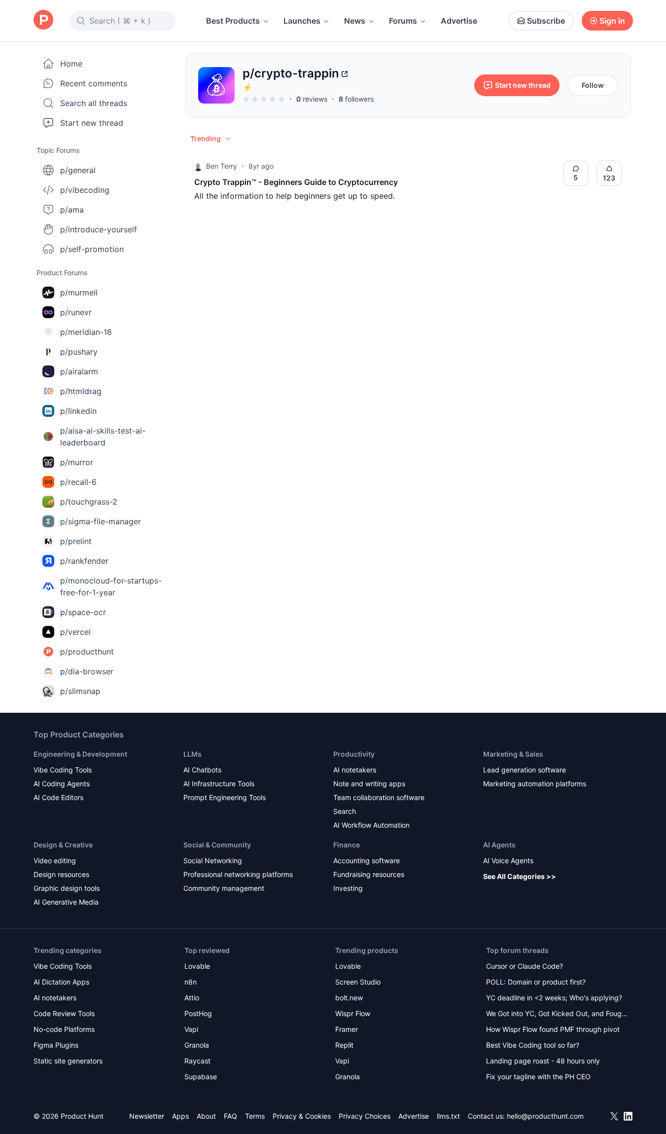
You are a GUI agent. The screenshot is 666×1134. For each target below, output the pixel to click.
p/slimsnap (80, 691)
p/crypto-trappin (291, 73)
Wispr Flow (352, 1013)
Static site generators (68, 1061)
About (206, 1116)
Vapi (191, 1029)
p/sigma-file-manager (100, 521)
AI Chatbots (202, 770)
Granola (196, 1045)
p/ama (72, 210)
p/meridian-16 (86, 332)
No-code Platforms (64, 1029)
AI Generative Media (66, 902)
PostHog (198, 1013)
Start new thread (91, 123)
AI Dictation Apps (61, 982)
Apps (180, 1116)
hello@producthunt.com (545, 1116)
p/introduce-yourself (98, 229)
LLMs (192, 754)
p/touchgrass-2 (88, 502)
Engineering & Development (80, 754)
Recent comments (93, 83)
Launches (301, 21)
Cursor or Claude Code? (524, 966)
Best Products (233, 21)
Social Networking (212, 860)
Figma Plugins (56, 1045)
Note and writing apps (369, 783)
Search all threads (93, 103)
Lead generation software (524, 770)
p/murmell (79, 292)
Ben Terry (221, 166)
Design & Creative (63, 845)
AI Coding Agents (62, 783)
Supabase (200, 1076)
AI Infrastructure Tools (218, 783)
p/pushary (79, 352)
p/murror (76, 462)
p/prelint (76, 541)
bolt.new (349, 997)
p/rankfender (84, 561)
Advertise (459, 21)
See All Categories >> (519, 876)
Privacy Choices (364, 1116)
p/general (78, 170)
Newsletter (146, 1116)
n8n (190, 982)
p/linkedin (78, 411)
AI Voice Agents (508, 860)
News (354, 21)
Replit (344, 1045)
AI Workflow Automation (371, 825)
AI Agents (499, 845)
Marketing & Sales (513, 754)
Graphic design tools (67, 888)
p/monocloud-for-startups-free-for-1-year (111, 586)
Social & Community (217, 845)
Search (344, 811)
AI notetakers (354, 770)
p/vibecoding (84, 190)
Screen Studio (358, 982)
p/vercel (75, 632)
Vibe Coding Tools (63, 770)
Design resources (61, 874)
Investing (348, 888)
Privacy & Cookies (302, 1116)
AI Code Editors (58, 797)
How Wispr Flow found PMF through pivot (553, 1029)
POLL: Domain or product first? (536, 982)
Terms (255, 1116)
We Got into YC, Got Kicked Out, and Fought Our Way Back (557, 1014)
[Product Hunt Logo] (43, 20)
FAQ (230, 1116)
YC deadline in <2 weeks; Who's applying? (554, 997)
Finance (346, 845)
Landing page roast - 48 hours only (543, 1061)
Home (71, 64)
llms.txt (448, 1116)
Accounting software (366, 860)
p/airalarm (79, 371)
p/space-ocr (83, 612)
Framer (346, 1029)
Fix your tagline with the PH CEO (538, 1076)
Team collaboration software (378, 797)
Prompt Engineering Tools (224, 797)
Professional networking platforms (238, 874)
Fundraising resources (368, 874)
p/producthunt (87, 652)
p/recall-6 (78, 482)
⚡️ (247, 87)
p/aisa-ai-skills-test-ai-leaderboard (102, 436)
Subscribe (546, 21)
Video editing (55, 860)
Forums (403, 21)
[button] (211, 139)
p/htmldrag (81, 391)
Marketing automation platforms (534, 783)
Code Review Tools (64, 1013)
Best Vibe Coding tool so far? (532, 1045)
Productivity (354, 754)
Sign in (612, 21)
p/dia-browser (86, 671)
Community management (223, 888)
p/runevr (76, 312)
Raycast (197, 1061)
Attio (191, 997)
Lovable (197, 966)
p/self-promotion (92, 249)
